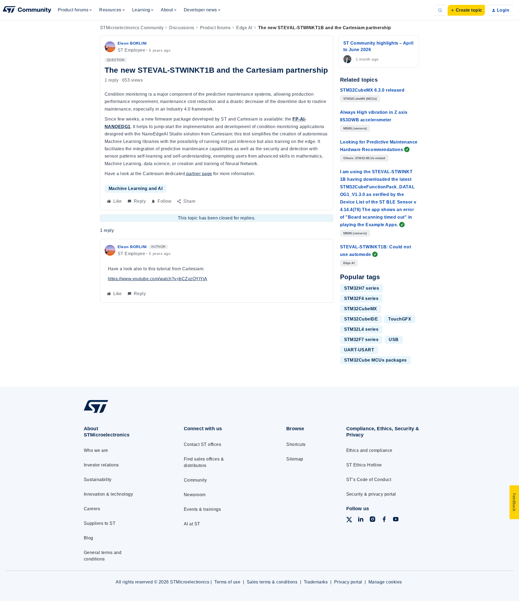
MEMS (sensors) (355, 128)
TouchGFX (399, 319)
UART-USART (359, 350)
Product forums (215, 27)
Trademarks (316, 582)
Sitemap (294, 459)
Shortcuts (295, 444)
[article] (217, 270)
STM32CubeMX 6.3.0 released (372, 90)
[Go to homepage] (124, 413)
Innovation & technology (108, 494)
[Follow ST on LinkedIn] (360, 520)
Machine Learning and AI (135, 188)
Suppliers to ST (99, 523)
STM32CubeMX (360, 308)
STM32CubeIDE (361, 319)
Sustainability (98, 479)
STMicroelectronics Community (132, 27)
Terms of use (227, 582)
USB (393, 339)
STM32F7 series (361, 339)
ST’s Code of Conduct (368, 479)
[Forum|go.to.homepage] (27, 10)
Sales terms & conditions (272, 582)
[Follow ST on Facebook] (384, 520)
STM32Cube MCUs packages (375, 360)
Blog (88, 538)
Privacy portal (348, 582)
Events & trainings (202, 509)
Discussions (181, 27)
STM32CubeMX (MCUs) (360, 98)
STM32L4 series (361, 329)
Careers (92, 508)
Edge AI (244, 27)
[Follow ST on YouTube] (395, 520)
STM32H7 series (361, 288)
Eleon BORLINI (132, 43)
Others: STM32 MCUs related (364, 158)
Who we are (96, 450)
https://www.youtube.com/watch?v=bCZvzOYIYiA (157, 278)
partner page (198, 173)
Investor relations (101, 465)
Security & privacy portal (371, 494)
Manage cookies (385, 582)
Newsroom (195, 494)
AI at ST (192, 524)
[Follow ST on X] (349, 520)
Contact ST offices (202, 444)
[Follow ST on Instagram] (372, 520)
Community (195, 480)
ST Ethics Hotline (364, 465)
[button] (466, 10)
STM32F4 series (361, 298)
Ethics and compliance (369, 450)
